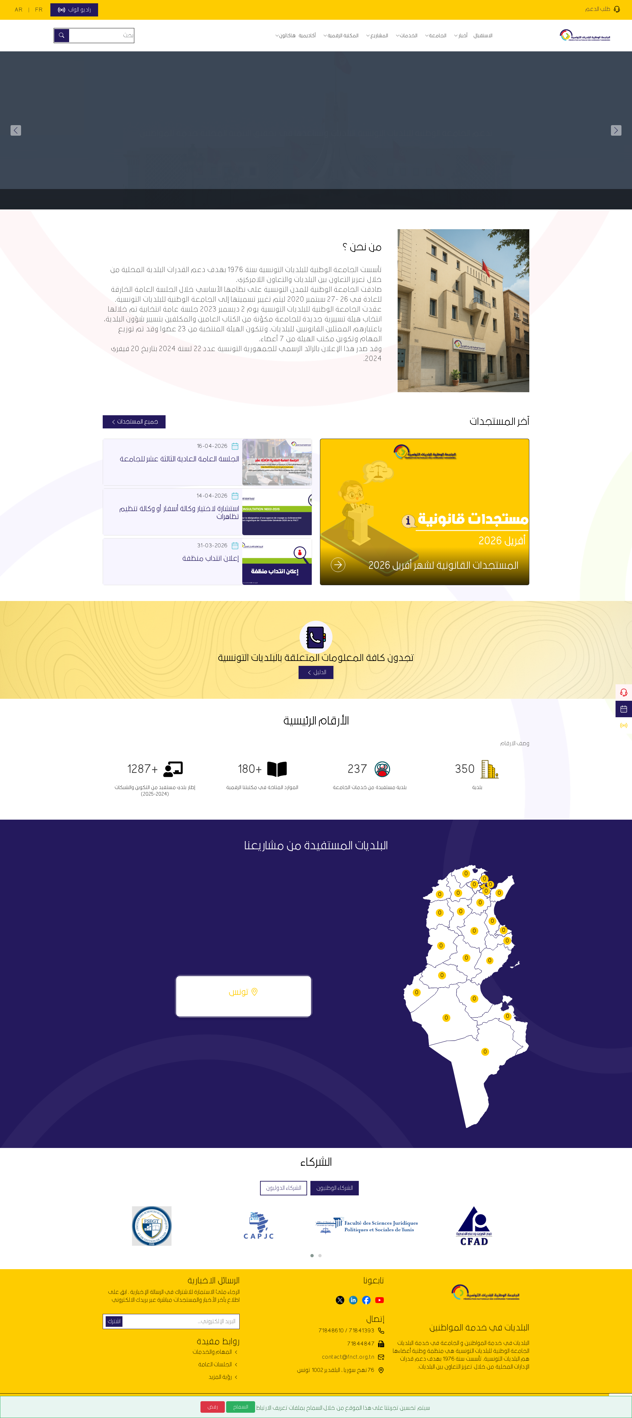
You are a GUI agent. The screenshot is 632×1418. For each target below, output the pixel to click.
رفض (212, 1407)
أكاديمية (307, 35)
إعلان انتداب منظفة (210, 558)
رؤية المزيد (220, 1377)
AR (18, 10)
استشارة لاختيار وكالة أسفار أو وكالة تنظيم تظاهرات (179, 513)
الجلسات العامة (215, 1365)
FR (38, 10)
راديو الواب (79, 10)
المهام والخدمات (213, 1352)
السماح (240, 1407)
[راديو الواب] (624, 725)
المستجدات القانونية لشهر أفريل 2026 (443, 565)
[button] (16, 130)
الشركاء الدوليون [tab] (283, 1188)
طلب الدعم (597, 9)
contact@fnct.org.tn (348, 1357)
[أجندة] (624, 709)
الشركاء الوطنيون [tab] (334, 1188)
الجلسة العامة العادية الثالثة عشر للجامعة (179, 459)
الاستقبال (482, 35)
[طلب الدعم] (624, 692)
